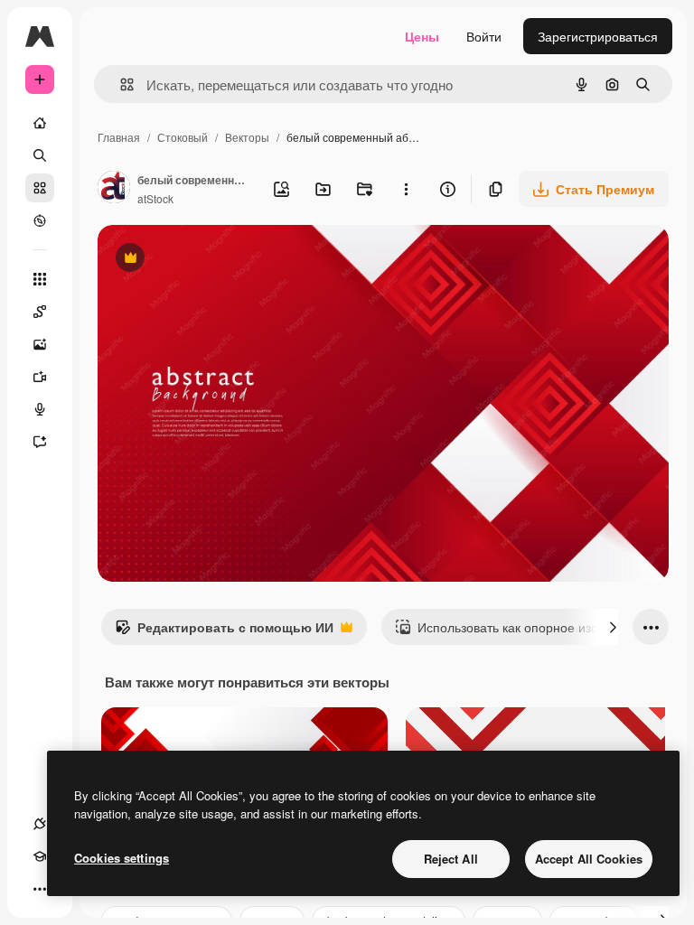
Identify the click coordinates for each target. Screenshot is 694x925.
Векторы (247, 137)
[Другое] (39, 888)
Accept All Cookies (588, 858)
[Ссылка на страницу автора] (114, 189)
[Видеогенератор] (39, 376)
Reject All (451, 858)
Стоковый (182, 137)
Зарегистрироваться (598, 36)
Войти (484, 36)
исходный (218, 259)
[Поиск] (39, 155)
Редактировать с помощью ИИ (224, 631)
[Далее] (612, 627)
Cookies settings (121, 857)
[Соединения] (39, 823)
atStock (155, 198)
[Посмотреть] (39, 220)
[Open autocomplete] (120, 84)
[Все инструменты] (39, 279)
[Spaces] (39, 311)
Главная (119, 137)
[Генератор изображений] (39, 344)
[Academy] (39, 856)
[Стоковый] (39, 187)
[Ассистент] (39, 441)
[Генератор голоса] (39, 409)
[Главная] (39, 122)
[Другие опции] (406, 189)
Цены (422, 36)
